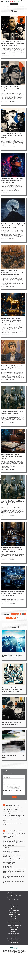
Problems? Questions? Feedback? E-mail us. (14, 952)
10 (9, 617)
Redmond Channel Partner (14, 925)
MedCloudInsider (14, 920)
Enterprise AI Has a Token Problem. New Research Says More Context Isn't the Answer (12, 689)
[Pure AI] (14, 4)
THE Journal (14, 937)
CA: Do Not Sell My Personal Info (19, 951)
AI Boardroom (14, 905)
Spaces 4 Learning (14, 929)
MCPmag (14, 918)
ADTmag (14, 907)
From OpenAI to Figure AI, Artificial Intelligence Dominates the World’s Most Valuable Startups (13, 226)
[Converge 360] (14, 895)
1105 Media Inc (10, 950)
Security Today (14, 927)
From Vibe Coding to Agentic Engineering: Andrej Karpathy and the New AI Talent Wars (12, 43)
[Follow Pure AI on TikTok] (8, 1)
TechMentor (14, 931)
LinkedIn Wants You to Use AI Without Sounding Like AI (12, 656)
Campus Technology (14, 912)
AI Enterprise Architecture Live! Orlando (12, 855)
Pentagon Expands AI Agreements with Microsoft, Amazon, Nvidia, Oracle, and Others (12, 593)
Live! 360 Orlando (7, 847)
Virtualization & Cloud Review (14, 939)
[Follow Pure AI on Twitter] (6, 1)
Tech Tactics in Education (14, 933)
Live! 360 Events (14, 916)
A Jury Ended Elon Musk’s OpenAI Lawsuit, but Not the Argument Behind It (12, 135)
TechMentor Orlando (7, 866)
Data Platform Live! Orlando (9, 862)
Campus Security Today (14, 910)
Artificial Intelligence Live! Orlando (11, 851)
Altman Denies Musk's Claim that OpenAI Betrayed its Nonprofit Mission (12, 368)
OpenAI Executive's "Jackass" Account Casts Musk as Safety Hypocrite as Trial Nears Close (11, 320)
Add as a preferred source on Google (23, 1)
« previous (6, 614)
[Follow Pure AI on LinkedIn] (4, 1)
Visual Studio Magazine (14, 940)
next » (19, 617)
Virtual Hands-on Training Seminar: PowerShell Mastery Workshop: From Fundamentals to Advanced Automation (14, 835)
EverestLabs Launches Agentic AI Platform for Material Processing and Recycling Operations (13, 816)
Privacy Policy (12, 784)
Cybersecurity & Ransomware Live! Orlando (13, 859)
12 (14, 617)
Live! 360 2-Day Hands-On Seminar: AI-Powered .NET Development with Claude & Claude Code (14, 870)
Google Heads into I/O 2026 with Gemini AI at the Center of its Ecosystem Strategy (12, 180)
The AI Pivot (14, 935)
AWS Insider (14, 908)
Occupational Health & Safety (14, 922)
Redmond (14, 924)
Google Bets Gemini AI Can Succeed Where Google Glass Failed (11, 89)
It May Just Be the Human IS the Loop (13, 756)
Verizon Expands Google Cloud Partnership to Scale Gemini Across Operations (13, 808)
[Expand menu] (2, 1)
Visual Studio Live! (14, 942)
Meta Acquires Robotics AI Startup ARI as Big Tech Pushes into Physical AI (12, 503)
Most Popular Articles (12, 805)
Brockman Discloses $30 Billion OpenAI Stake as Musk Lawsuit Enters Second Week (11, 549)
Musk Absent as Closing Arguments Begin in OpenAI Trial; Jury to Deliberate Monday (12, 272)
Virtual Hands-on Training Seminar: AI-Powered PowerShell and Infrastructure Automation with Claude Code (14, 876)
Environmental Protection (14, 914)
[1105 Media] (14, 899)
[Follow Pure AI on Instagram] (10, 1)
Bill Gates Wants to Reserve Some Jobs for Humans (11, 723)
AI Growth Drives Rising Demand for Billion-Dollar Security (12, 412)
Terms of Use (9, 951)
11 (12, 617)
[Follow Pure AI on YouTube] (12, 1)
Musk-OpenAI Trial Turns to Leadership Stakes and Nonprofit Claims (12, 456)
